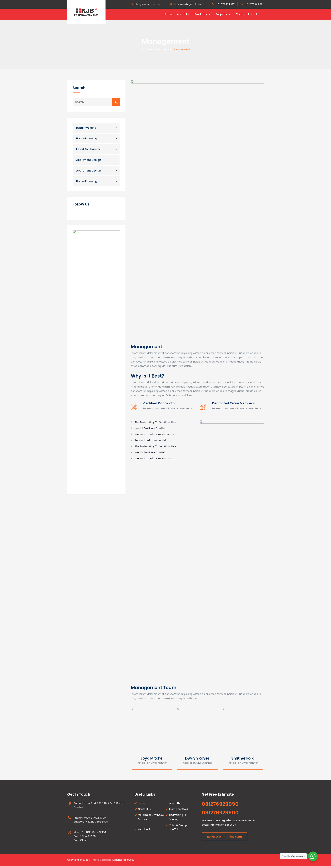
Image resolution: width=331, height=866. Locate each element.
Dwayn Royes (197, 758)
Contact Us (244, 14)
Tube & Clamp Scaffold (178, 827)
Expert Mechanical (88, 149)
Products (200, 14)
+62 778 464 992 (254, 4)
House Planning (86, 138)
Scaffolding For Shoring (178, 817)
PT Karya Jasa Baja (100, 860)
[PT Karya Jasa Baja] (86, 12)
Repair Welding (86, 128)
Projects (221, 14)
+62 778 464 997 (225, 4)
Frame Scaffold (178, 809)
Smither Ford (242, 758)
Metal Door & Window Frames (151, 817)
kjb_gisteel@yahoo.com (148, 4)
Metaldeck (144, 829)
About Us (183, 14)
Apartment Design (88, 160)
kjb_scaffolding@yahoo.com (189, 4)
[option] (152, 738)
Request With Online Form (224, 836)
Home (168, 14)
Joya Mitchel (151, 758)
